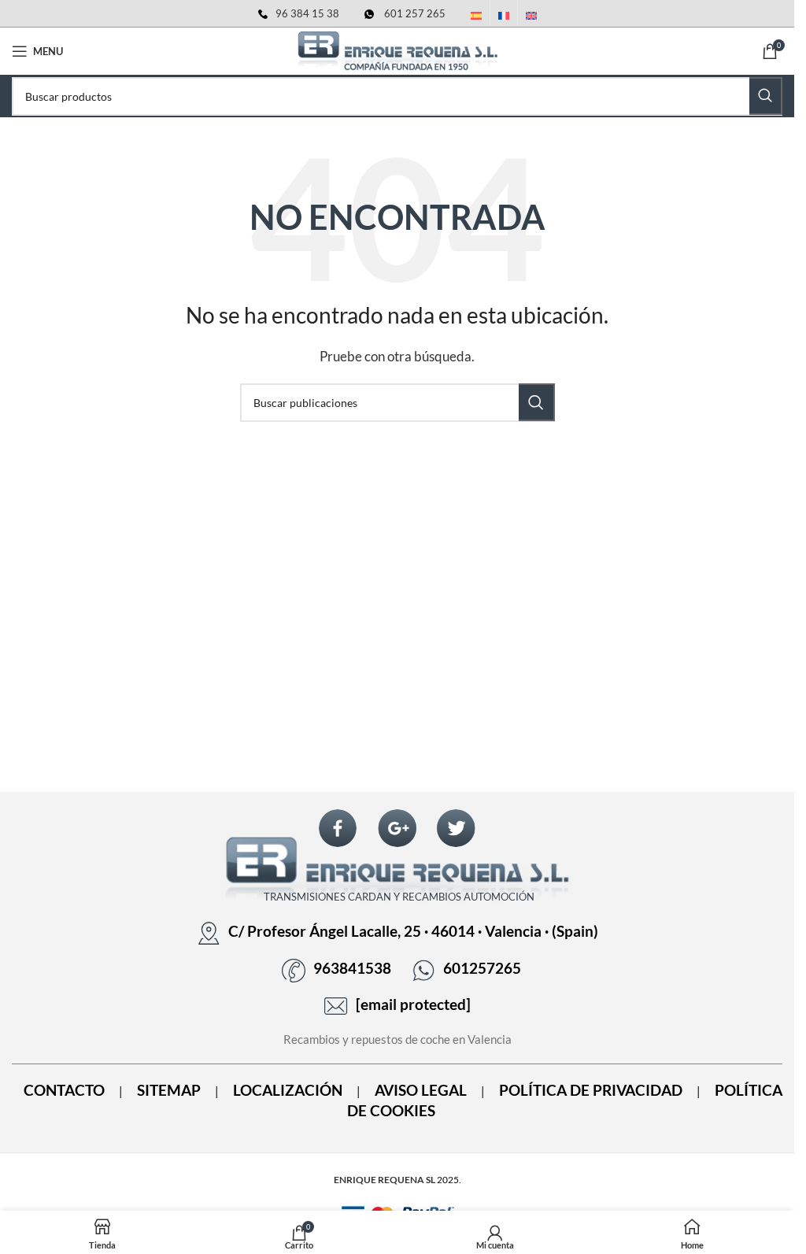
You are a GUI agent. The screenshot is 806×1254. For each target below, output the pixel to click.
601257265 (482, 968)
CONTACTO (64, 1090)
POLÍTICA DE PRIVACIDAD (590, 1090)
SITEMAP (169, 1090)
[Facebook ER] (337, 828)
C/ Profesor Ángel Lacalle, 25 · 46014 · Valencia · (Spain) (413, 931)
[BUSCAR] (765, 96)
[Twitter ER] (456, 828)
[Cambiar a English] (531, 16)
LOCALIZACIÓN (287, 1090)
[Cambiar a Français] (503, 16)
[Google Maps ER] (397, 828)
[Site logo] (397, 50)
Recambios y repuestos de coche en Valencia (397, 1039)
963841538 (352, 968)
